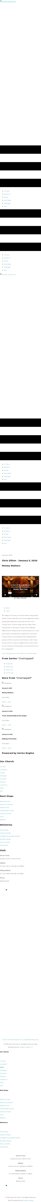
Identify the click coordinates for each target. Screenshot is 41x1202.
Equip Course (4, 807)
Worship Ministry (5, 839)
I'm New (3, 767)
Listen (8, 611)
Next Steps (6, 796)
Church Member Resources (11, 1039)
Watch (8, 608)
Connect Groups (5, 813)
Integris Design (28, 1200)
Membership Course (7, 810)
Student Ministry (5, 833)
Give (1, 791)
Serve (2, 817)
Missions (3, 782)
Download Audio (31, 653)
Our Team (3, 779)
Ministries (6, 825)
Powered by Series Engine (18, 753)
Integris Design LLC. (26, 1047)
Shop (2, 788)
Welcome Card (5, 801)
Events (2, 773)
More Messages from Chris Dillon (13, 653)
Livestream (3, 770)
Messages (3, 776)
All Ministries (4, 845)
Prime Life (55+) (5, 842)
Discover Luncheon (6, 804)
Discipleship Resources (31, 1039)
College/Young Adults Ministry (10, 836)
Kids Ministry (4, 830)
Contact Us (3, 785)
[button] (20, 1054)
